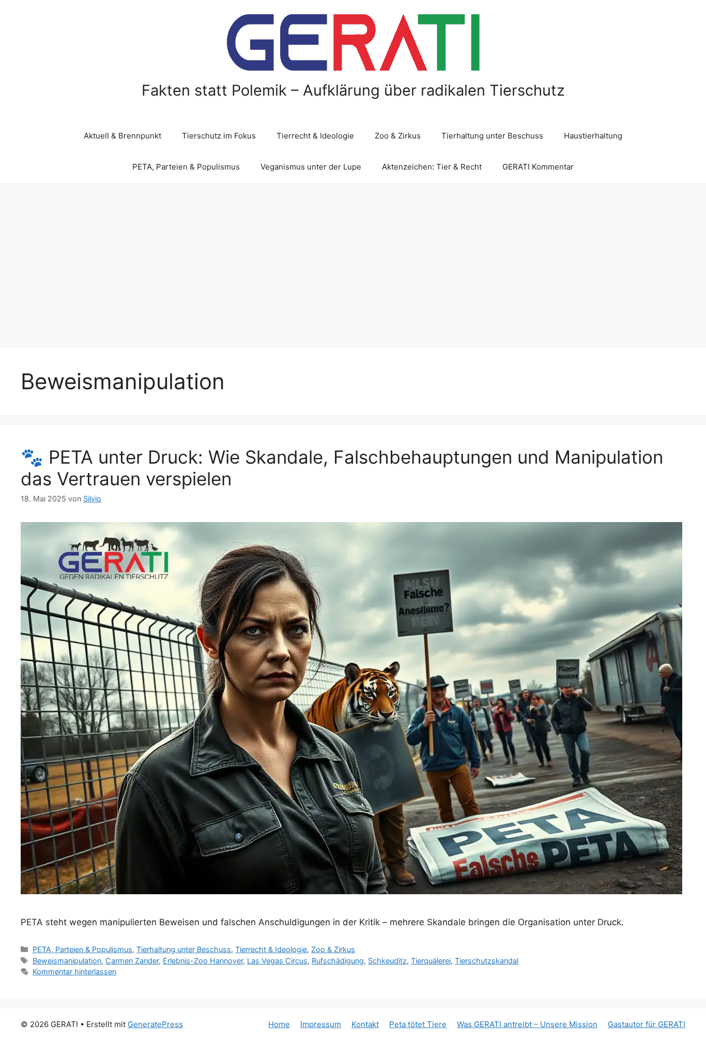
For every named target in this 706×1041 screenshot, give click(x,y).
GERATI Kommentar (538, 167)
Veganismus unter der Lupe (310, 167)
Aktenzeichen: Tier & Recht (432, 167)
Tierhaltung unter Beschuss (492, 136)
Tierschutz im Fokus (219, 136)
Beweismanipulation (67, 960)
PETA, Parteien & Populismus (186, 167)
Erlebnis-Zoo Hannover (203, 960)
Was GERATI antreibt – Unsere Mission (527, 1024)
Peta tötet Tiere (418, 1024)
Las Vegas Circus (277, 960)
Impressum (320, 1024)
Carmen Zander (132, 960)
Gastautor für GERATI (646, 1024)
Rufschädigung (338, 960)
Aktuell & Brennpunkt (122, 136)
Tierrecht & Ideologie (315, 136)
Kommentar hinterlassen (74, 971)
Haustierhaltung (593, 136)
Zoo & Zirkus (398, 136)
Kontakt (365, 1024)
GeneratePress (155, 1024)
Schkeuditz (387, 960)
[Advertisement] (353, 260)
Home (279, 1024)
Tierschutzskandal (486, 960)
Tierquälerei (431, 960)
